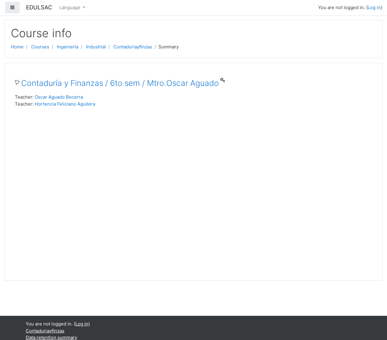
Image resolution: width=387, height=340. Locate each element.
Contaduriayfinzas (132, 47)
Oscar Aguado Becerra (59, 97)
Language (71, 7)
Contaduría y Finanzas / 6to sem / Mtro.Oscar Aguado (120, 83)
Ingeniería (67, 47)
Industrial (96, 47)
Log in (374, 7)
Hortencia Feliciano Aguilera (65, 104)
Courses (40, 47)
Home (17, 47)
